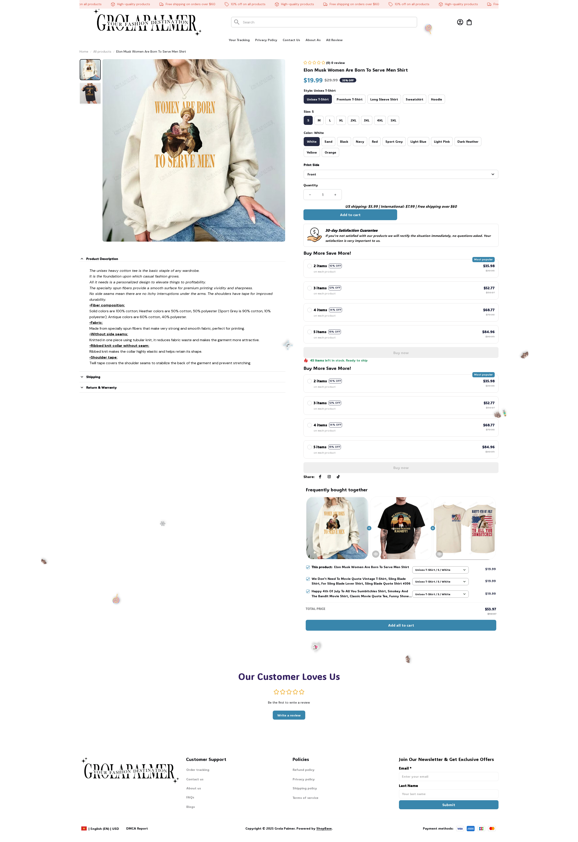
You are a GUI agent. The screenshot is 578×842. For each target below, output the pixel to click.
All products (102, 51)
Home (83, 51)
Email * (405, 768)
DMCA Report (137, 828)
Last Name (408, 785)
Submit (448, 804)
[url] (314, 828)
